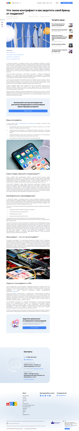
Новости (47, 2)
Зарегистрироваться (66, 2)
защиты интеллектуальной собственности (25, 123)
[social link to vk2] (41, 396)
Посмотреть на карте (38, 368)
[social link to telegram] (48, 396)
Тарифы (43, 2)
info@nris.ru (29, 359)
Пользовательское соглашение (30, 428)
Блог (51, 2)
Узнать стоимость (34, 327)
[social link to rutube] (45, 396)
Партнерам (39, 2)
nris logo (8, 3)
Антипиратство (14, 291)
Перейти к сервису (28, 111)
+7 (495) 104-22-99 (31, 357)
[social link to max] (43, 396)
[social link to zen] (50, 396)
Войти (57, 2)
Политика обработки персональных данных (14, 428)
